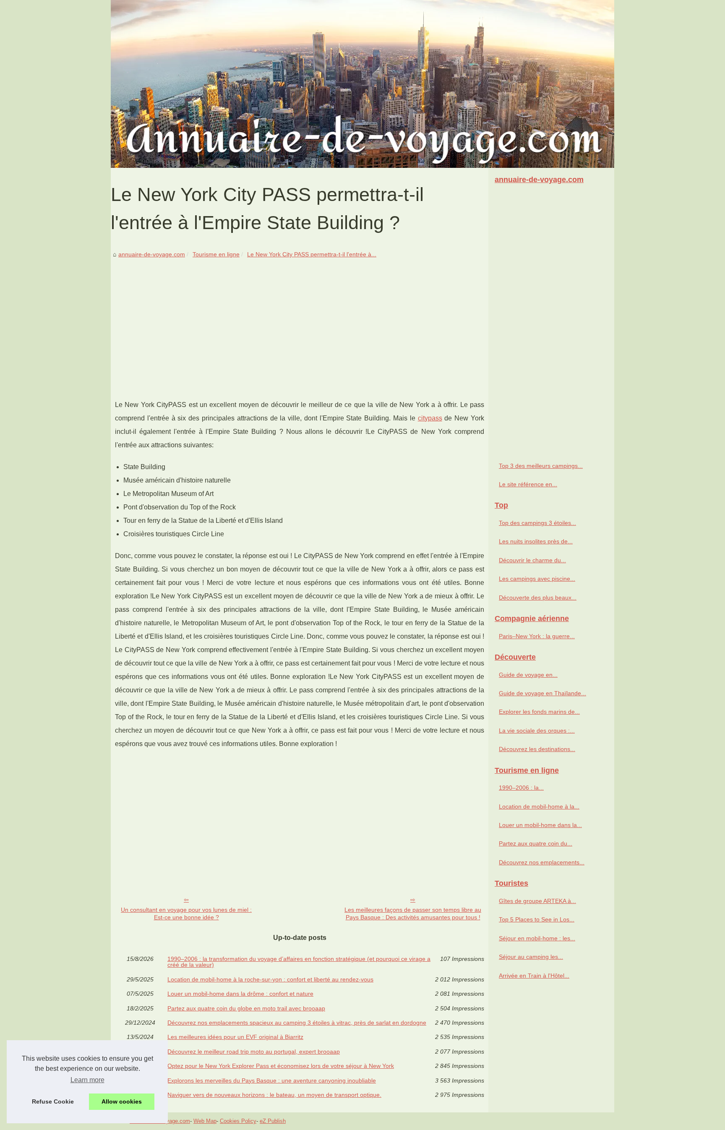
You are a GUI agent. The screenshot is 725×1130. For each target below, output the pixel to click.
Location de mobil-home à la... (539, 806)
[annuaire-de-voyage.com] (362, 84)
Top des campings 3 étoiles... (537, 522)
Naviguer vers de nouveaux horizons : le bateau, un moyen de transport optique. (274, 1095)
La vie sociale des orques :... (537, 730)
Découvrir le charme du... (532, 560)
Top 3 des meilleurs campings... (541, 465)
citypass (430, 418)
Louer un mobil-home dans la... (540, 825)
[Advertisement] (299, 322)
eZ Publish (273, 1121)
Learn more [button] (87, 1079)
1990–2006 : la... (521, 787)
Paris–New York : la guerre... (537, 636)
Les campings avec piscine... (537, 578)
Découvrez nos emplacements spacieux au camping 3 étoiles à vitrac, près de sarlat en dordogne (296, 1023)
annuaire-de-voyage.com (151, 254)
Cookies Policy (238, 1121)
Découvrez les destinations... (537, 749)
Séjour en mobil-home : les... (537, 938)
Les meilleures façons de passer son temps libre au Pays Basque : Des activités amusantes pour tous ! (412, 913)
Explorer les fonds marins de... (539, 711)
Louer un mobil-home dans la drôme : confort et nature (240, 994)
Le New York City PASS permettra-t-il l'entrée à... (311, 254)
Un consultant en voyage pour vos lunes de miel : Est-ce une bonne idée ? (186, 913)
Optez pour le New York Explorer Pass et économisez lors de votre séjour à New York (280, 1066)
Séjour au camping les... (531, 956)
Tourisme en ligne (216, 254)
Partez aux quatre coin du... (535, 843)
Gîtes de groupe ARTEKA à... (537, 901)
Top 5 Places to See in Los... (536, 919)
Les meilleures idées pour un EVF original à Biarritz (235, 1037)
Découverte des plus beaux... (537, 597)
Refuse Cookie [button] (53, 1101)
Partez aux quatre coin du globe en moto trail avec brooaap (246, 1008)
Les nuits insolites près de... (536, 541)
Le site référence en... (528, 484)
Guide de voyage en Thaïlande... (542, 693)
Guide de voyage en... (528, 674)
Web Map (204, 1121)
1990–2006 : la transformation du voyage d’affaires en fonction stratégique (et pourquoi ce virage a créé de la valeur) (298, 962)
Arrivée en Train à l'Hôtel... (534, 975)
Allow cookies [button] (122, 1101)
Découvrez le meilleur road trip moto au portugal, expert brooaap (253, 1051)
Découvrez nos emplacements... (541, 862)
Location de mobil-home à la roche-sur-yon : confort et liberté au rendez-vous (270, 979)
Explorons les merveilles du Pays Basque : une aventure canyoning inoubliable (271, 1080)
